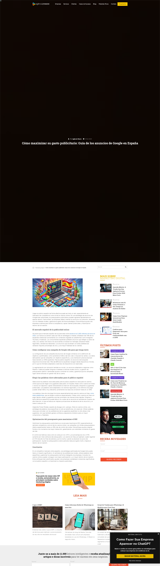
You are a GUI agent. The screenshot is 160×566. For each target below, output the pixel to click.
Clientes (73, 4)
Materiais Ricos (103, 4)
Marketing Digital (40, 267)
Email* (102, 451)
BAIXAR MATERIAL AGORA (135, 556)
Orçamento (122, 4)
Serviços (66, 4)
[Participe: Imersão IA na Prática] (114, 420)
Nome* (102, 444)
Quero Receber (113, 459)
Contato (113, 4)
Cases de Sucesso (85, 4)
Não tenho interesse (135, 560)
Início (33, 267)
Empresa (58, 4)
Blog (94, 4)
